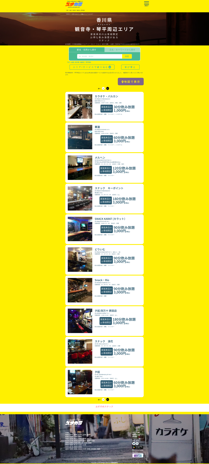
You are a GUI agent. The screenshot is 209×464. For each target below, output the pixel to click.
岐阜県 (80, 441)
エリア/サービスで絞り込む (92, 67)
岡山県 (75, 445)
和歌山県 (80, 443)
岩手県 (71, 434)
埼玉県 (75, 439)
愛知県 (88, 441)
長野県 (80, 437)
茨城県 (67, 439)
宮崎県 (88, 449)
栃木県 (71, 439)
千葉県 (80, 439)
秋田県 (80, 434)
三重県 (93, 441)
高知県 (80, 447)
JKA (99, 462)
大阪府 (85, 443)
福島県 (88, 434)
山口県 (84, 445)
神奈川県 (89, 439)
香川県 (71, 447)
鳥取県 (67, 445)
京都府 (71, 443)
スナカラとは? (136, 432)
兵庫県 (90, 443)
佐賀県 (71, 449)
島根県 (71, 445)
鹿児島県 (93, 449)
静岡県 (84, 441)
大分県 (84, 449)
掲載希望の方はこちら (138, 434)
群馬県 (71, 437)
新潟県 (67, 437)
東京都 (84, 439)
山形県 (84, 434)
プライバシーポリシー (138, 439)
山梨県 (75, 437)
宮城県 (75, 434)
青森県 (67, 434)
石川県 (71, 441)
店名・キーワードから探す (122, 50)
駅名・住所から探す (86, 50)
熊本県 (80, 449)
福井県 (75, 441)
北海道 (67, 432)
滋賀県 (67, 443)
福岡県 (67, 449)
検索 (127, 56)
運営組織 (134, 437)
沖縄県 (98, 449)
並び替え (130, 67)
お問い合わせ (135, 441)
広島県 (80, 445)
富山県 (67, 441)
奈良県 (75, 443)
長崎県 (75, 449)
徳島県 (67, 447)
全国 (70, 10)
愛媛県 (75, 447)
